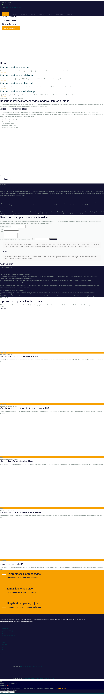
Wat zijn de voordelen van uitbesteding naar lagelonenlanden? (16, 278)
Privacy (64, 688)
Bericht (2, 234)
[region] (52, 39)
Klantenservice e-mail (7, 630)
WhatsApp (59, 14)
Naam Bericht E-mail (5, 226)
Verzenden (53, 239)
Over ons (14, 14)
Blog (3, 648)
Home (5, 14)
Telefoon (42, 14)
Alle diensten (5, 628)
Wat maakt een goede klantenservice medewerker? (21, 512)
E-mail (33, 14)
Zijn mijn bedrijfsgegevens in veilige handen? (12, 290)
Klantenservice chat (7, 634)
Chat (50, 14)
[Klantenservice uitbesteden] (12, 4)
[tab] (52, 274)
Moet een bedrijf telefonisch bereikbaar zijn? (18, 461)
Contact (69, 14)
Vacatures (4, 646)
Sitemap (59, 688)
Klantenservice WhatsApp (9, 635)
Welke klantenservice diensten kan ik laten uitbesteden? (15, 274)
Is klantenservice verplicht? (11, 564)
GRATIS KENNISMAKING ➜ (11, 28)
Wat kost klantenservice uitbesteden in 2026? (19, 356)
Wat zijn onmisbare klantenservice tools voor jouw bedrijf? (24, 408)
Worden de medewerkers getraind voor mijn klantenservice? (16, 282)
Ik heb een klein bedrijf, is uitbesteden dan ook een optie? (15, 294)
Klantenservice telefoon (8, 632)
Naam (2, 229)
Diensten (24, 14)
